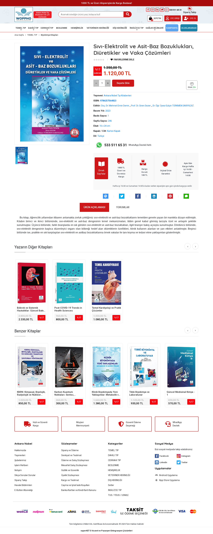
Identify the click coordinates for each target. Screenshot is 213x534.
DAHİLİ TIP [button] (33, 28)
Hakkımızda (20, 450)
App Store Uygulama (169, 480)
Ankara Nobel (23, 443)
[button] (155, 18)
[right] (195, 246)
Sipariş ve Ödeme (70, 450)
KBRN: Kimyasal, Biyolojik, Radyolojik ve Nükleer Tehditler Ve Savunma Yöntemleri (31, 393)
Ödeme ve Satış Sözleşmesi (75, 460)
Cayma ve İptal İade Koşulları (75, 485)
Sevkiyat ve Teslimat (71, 455)
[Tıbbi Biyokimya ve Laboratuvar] (144, 367)
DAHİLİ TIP (113, 455)
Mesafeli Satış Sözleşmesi (74, 465)
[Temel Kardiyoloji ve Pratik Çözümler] (106, 283)
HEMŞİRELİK (114, 470)
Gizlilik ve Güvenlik (70, 470)
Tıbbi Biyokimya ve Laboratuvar (139, 393)
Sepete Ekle (123, 83)
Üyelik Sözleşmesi (70, 475)
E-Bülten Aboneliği (24, 490)
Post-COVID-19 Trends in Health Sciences (68, 309)
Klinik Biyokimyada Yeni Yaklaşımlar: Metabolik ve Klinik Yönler (106, 393)
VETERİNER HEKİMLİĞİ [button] (98, 28)
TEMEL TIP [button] (21, 28)
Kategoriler (115, 443)
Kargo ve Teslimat (70, 480)
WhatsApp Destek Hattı (127, 145)
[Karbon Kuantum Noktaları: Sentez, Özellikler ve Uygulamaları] (69, 367)
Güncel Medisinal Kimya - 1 (181, 393)
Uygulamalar (163, 468)
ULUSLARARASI (189, 28)
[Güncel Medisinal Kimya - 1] (181, 367)
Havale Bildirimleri (23, 485)
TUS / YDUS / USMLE (118, 495)
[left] (188, 246)
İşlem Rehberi (21, 465)
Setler (111, 485)
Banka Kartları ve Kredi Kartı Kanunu (78, 490)
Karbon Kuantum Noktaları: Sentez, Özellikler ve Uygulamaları (68, 393)
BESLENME (113, 465)
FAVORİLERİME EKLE (123, 59)
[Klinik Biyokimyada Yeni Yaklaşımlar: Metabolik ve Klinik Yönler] (106, 367)
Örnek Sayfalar (101, 172)
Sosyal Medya (164, 443)
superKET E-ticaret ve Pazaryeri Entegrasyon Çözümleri (106, 530)
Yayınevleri (20, 455)
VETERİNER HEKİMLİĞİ (119, 475)
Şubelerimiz (20, 460)
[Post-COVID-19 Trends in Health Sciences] (69, 283)
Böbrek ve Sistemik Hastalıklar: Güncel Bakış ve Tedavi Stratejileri (31, 309)
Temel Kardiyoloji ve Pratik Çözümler (106, 309)
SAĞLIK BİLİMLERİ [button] (154, 28)
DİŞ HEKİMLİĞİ (115, 480)
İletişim (18, 470)
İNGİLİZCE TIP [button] (137, 28)
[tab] (94, 207)
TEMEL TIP (113, 450)
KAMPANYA (172, 28)
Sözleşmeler (69, 443)
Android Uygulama (168, 475)
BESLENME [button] (61, 28)
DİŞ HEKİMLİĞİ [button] (120, 28)
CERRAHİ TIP (114, 460)
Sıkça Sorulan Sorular (25, 475)
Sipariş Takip (189, 12)
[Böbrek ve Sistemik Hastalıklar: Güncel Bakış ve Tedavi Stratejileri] (31, 283)
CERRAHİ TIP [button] (47, 28)
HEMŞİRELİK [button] (77, 28)
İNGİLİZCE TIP (115, 490)
